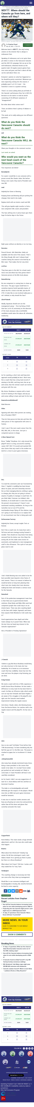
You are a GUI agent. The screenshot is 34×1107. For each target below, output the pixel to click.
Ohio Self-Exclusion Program (10, 1090)
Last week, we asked (8, 152)
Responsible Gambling (26, 1080)
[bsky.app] (13, 891)
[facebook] (5, 891)
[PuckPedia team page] (28, 891)
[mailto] (17, 891)
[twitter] (9, 891)
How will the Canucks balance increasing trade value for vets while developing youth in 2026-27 (17, 955)
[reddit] (21, 891)
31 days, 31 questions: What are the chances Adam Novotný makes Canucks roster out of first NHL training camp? (17, 949)
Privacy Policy (6, 1080)
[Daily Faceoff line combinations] (24, 891)
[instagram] (27, 1048)
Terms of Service (15, 1080)
